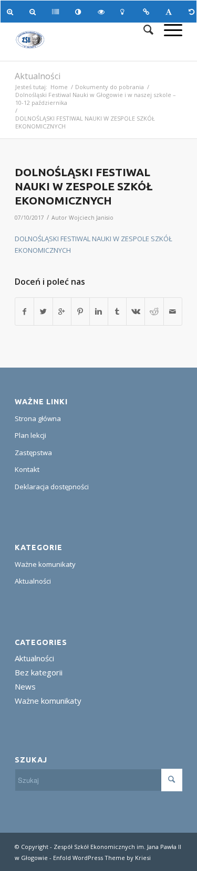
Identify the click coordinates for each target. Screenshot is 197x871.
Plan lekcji (30, 435)
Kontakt (27, 469)
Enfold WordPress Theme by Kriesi (102, 858)
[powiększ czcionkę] (12, 11)
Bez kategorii (39, 672)
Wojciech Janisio (91, 217)
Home (59, 87)
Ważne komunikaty (45, 564)
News (25, 686)
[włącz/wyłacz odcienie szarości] (57, 11)
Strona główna (38, 418)
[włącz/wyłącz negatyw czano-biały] (102, 11)
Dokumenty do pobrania (109, 87)
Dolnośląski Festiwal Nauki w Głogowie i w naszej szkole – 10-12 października (95, 98)
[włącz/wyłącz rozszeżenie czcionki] (170, 11)
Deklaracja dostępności (52, 486)
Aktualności (37, 76)
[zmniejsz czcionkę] (34, 11)
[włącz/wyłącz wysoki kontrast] (80, 11)
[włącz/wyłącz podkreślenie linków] (148, 11)
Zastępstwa (33, 452)
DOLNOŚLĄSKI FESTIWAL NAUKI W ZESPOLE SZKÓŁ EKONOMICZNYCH (83, 186)
